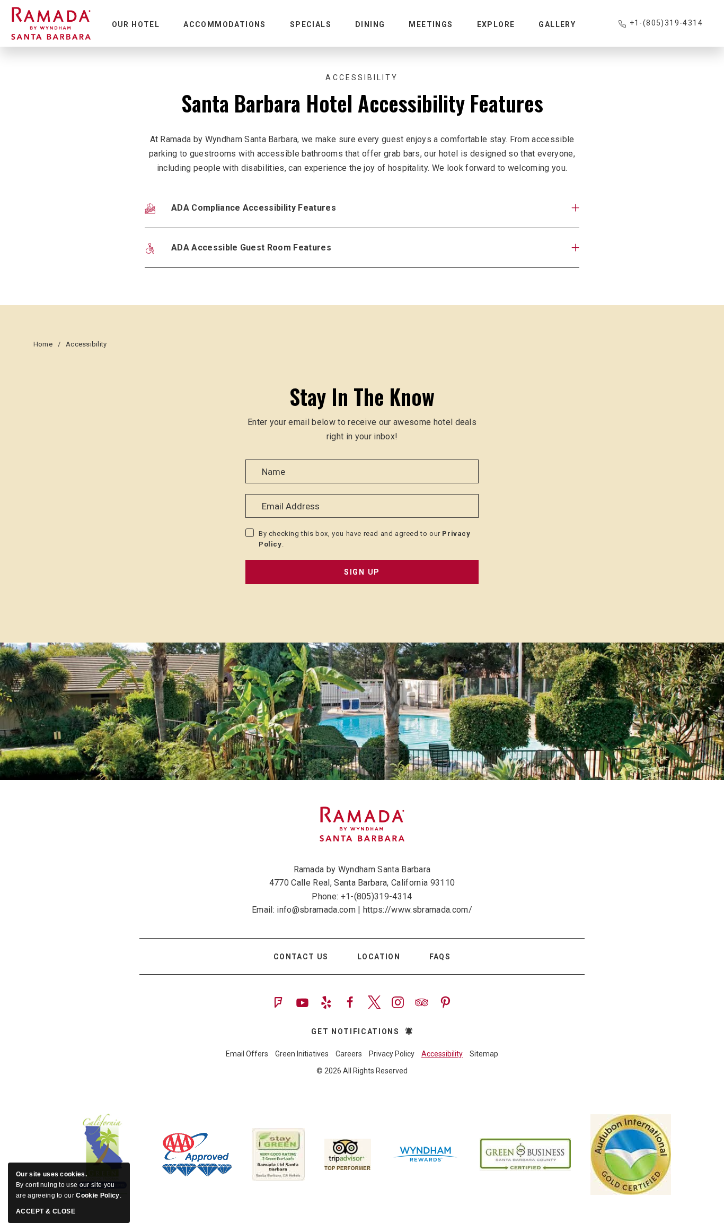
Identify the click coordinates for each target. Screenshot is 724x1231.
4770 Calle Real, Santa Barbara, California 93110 (362, 883)
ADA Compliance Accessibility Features (253, 208)
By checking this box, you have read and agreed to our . (365, 539)
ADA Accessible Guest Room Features (251, 247)
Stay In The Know (362, 396)
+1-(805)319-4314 (666, 23)
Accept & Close (45, 1211)
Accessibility (361, 77)
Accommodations (224, 24)
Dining (370, 24)
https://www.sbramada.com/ (417, 910)
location (378, 956)
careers (348, 1054)
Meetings (431, 24)
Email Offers (247, 1054)
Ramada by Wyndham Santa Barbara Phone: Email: (362, 889)
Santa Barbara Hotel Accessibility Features (362, 103)
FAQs (440, 956)
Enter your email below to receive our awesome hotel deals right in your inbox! (362, 429)
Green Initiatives (302, 1054)
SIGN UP (362, 572)
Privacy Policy (391, 1054)
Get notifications (355, 1031)
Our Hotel (136, 24)
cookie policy (97, 1195)
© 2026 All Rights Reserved (362, 1071)
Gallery (557, 24)
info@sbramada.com (316, 910)
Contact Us (301, 956)
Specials (310, 24)
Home (42, 344)
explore (496, 24)
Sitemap (484, 1054)
